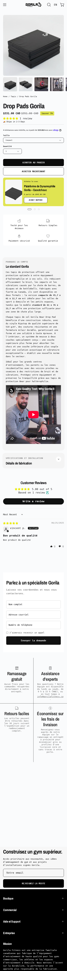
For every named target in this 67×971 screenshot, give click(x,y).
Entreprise (9, 933)
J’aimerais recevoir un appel (27, 632)
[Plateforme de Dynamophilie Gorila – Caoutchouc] (13, 192)
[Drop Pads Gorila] (10, 84)
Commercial (9, 910)
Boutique (8, 898)
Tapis (13, 97)
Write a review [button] (33, 501)
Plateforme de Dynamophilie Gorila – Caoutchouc (39, 188)
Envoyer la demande (33, 640)
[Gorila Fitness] (33, 4)
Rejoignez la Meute (33, 883)
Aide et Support (11, 921)
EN (55, 4)
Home (5, 97)
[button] (48, 4)
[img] (10, 523)
